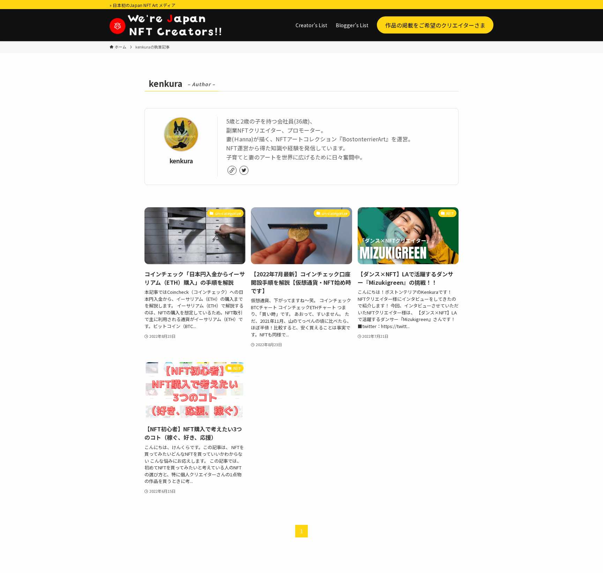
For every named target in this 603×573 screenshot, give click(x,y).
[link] (232, 170)
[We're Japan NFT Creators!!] (165, 25)
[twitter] (243, 170)
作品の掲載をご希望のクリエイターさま (435, 25)
